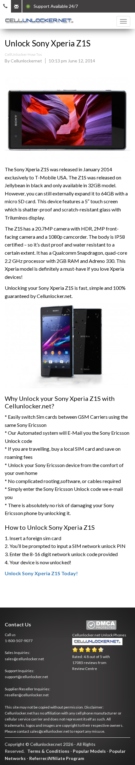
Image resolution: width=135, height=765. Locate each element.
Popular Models (89, 751)
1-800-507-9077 (19, 640)
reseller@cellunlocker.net (27, 695)
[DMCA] (101, 625)
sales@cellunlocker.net (24, 658)
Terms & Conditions (48, 751)
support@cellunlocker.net (26, 676)
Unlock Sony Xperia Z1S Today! (41, 573)
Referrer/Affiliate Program (56, 758)
